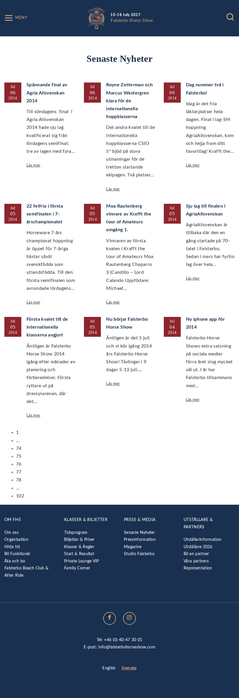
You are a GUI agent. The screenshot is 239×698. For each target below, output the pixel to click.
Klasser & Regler (79, 547)
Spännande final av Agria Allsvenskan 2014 (47, 93)
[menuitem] (108, 668)
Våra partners (196, 561)
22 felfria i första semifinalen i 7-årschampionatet (45, 214)
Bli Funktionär (17, 554)
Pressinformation (140, 539)
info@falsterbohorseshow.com (126, 647)
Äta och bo (14, 561)
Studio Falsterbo (139, 554)
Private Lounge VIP (81, 561)
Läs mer (33, 165)
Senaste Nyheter (139, 532)
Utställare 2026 (198, 547)
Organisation (16, 539)
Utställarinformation (202, 539)
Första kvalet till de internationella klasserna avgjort (47, 327)
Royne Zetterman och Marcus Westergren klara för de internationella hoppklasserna (129, 101)
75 (19, 456)
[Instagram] (129, 618)
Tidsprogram (76, 532)
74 (19, 448)
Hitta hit (12, 547)
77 (19, 472)
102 (20, 496)
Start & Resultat (79, 554)
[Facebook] (109, 618)
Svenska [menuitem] (129, 668)
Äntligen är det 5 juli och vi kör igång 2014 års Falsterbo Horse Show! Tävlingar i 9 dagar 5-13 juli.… (129, 354)
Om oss (11, 532)
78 (19, 480)
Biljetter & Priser (79, 539)
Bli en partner (196, 554)
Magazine (133, 547)
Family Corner (77, 568)
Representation (198, 568)
